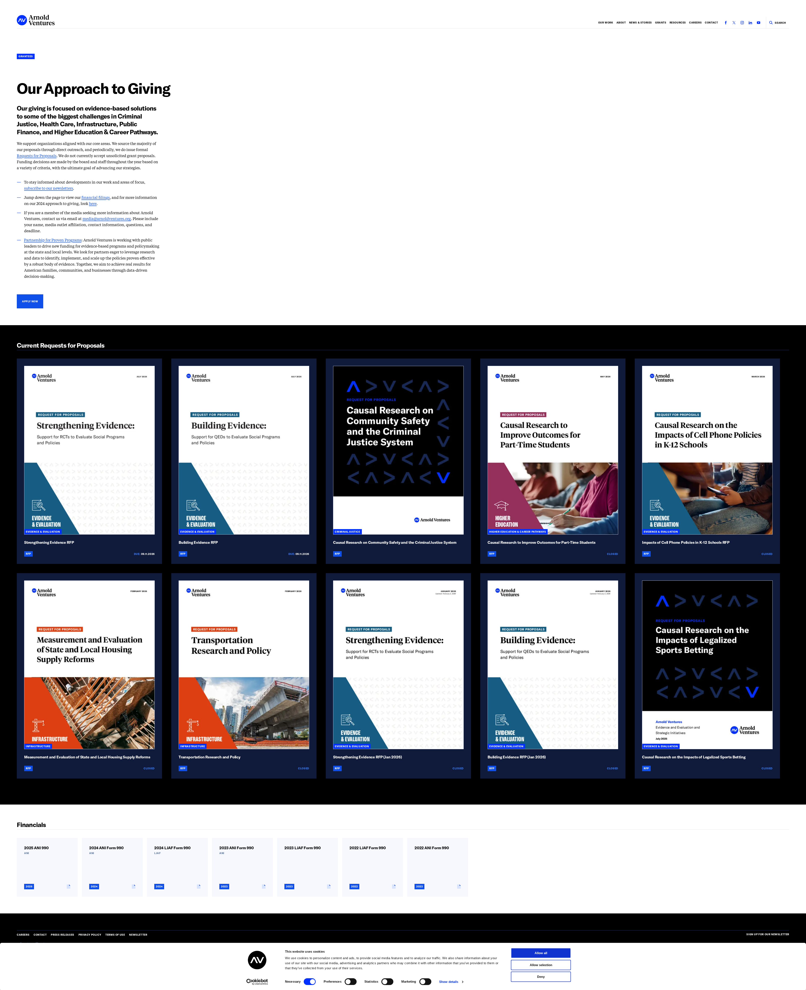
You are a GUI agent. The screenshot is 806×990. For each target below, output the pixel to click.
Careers (695, 22)
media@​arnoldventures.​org (106, 219)
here (93, 204)
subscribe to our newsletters (48, 188)
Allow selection (541, 965)
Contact (711, 22)
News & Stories (640, 22)
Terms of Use (115, 934)
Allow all (541, 953)
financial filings (95, 198)
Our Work (605, 22)
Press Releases (62, 934)
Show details (448, 981)
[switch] (351, 981)
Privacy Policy (90, 934)
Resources (678, 22)
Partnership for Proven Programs (52, 240)
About (621, 22)
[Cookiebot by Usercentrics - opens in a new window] (257, 982)
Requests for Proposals (36, 156)
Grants (660, 22)
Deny (541, 976)
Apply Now (30, 301)
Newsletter (138, 934)
